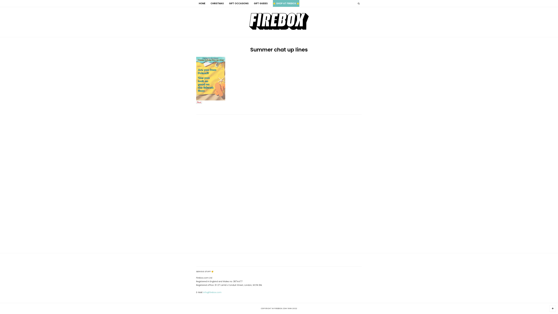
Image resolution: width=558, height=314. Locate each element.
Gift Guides (261, 3)
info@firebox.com (212, 292)
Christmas (217, 3)
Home (202, 3)
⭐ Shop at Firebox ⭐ (286, 3)
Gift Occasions (239, 3)
